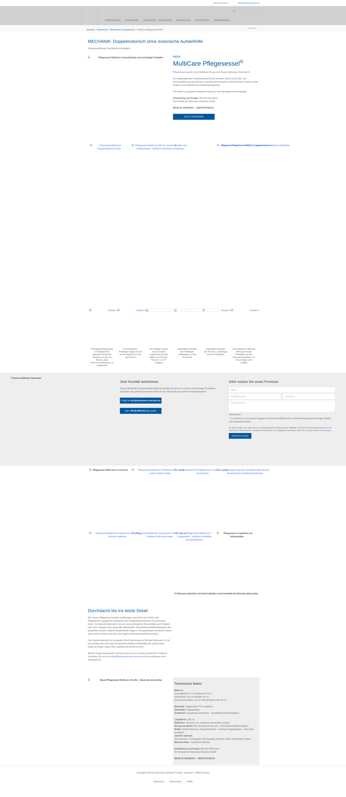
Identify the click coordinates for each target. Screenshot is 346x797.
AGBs (190, 781)
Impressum (159, 781)
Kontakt (252, 28)
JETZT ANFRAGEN (194, 117)
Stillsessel (149, 20)
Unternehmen (221, 20)
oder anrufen (141, 411)
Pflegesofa (165, 20)
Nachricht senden (240, 436)
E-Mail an (141, 400)
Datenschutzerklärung (321, 430)
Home (95, 20)
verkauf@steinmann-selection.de (125, 656)
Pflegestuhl (183, 20)
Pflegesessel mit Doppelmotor (122, 30)
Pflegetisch (202, 20)
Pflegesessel (113, 20)
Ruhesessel (132, 20)
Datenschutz (235, 414)
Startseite (90, 30)
